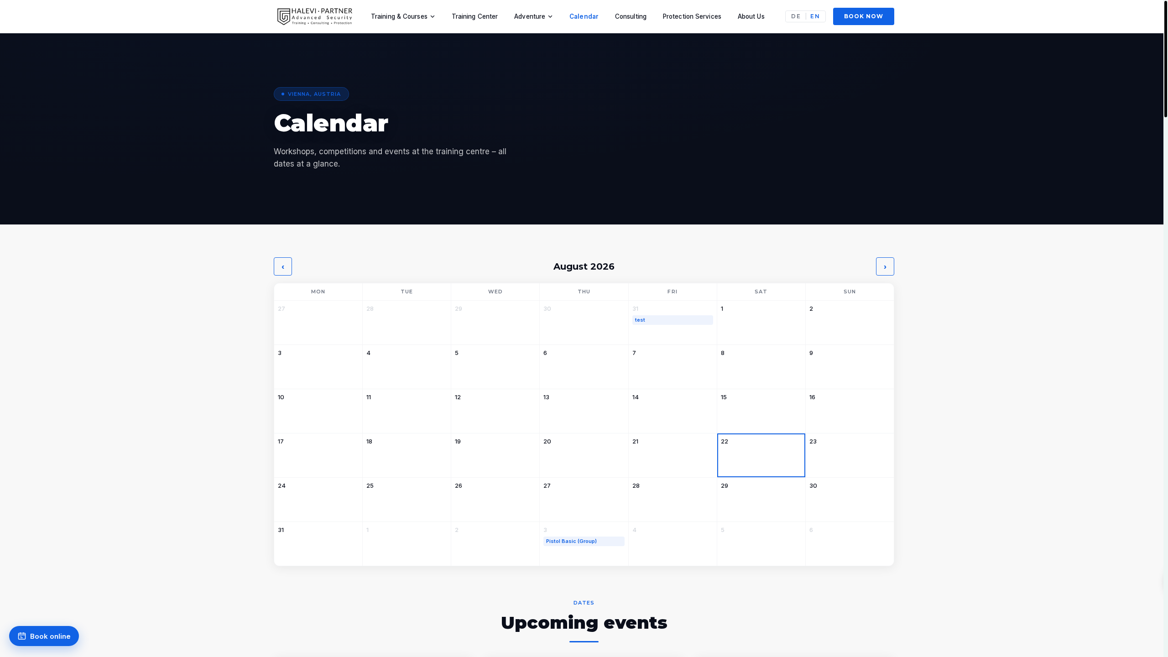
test (640, 320)
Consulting (631, 16)
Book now (863, 16)
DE (796, 16)
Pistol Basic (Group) (571, 541)
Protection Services (692, 16)
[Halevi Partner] (315, 16)
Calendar (584, 16)
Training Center (475, 16)
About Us (751, 16)
